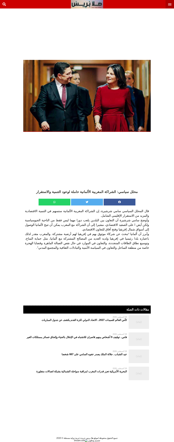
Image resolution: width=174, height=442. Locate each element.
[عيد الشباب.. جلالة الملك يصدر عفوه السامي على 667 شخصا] (87, 356)
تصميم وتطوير (94, 440)
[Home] (87, 4)
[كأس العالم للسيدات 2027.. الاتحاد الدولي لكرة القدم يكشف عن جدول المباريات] (87, 322)
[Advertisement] (148, 33)
